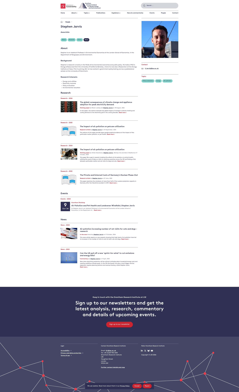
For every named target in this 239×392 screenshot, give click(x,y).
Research (71, 39)
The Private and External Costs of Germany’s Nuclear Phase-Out (109, 175)
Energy (158, 80)
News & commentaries (135, 13)
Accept (138, 386)
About (73, 13)
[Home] (61, 22)
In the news (84, 234)
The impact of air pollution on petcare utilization (102, 127)
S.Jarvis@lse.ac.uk (152, 68)
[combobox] (159, 5)
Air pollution (167, 80)
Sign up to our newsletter (119, 324)
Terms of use (65, 355)
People (163, 13)
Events (152, 13)
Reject (148, 386)
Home (63, 13)
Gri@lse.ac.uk (111, 350)
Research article (85, 130)
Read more (122, 112)
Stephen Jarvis (108, 108)
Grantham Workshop (78, 203)
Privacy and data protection (71, 353)
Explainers (115, 13)
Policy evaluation (148, 80)
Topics (86, 13)
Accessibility (65, 350)
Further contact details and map (113, 367)
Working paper (85, 108)
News (86, 39)
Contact (175, 13)
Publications (100, 13)
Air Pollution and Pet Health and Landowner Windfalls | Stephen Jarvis (103, 206)
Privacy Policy (124, 386)
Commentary (84, 259)
